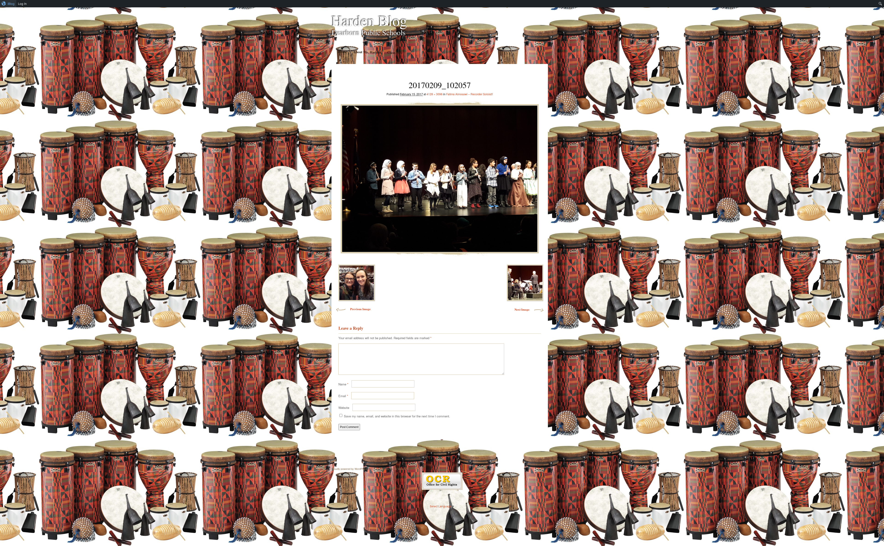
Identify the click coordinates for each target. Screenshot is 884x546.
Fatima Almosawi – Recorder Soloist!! (469, 94)
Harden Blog (369, 20)
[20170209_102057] (439, 177)
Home (342, 51)
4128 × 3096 (434, 94)
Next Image (522, 309)
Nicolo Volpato (398, 469)
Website (343, 407)
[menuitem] (8, 3)
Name (343, 384)
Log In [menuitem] (22, 4)
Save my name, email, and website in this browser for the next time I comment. (397, 416)
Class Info (394, 52)
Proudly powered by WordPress (349, 469)
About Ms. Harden (367, 52)
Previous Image (360, 309)
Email (343, 396)
